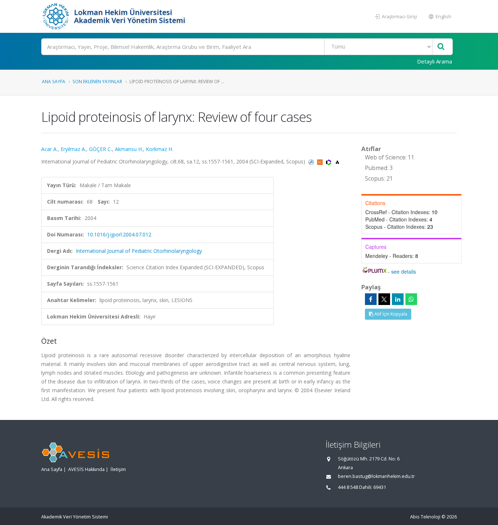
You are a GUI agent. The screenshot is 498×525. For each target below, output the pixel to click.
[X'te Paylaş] (384, 299)
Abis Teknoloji (425, 517)
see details (403, 271)
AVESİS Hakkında (86, 469)
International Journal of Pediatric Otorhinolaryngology (139, 250)
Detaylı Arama (434, 61)
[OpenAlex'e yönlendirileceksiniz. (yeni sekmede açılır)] (337, 161)
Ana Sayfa (53, 81)
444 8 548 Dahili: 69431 (362, 487)
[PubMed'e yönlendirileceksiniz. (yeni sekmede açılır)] (311, 161)
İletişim (118, 469)
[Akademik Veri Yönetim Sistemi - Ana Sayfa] (56, 16)
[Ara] (441, 47)
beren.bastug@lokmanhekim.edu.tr (376, 476)
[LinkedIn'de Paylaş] (398, 299)
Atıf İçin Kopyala (390, 314)
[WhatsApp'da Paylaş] (411, 299)
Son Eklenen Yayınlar (97, 81)
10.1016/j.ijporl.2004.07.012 (119, 234)
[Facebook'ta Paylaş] (371, 299)
